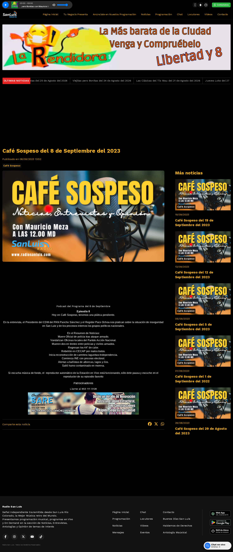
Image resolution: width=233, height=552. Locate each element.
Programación (163, 14)
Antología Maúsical (175, 532)
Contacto (222, 14)
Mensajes (118, 532)
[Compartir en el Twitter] (156, 424)
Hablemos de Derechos (177, 525)
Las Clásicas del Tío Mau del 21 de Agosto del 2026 (143, 80)
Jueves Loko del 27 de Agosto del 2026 (204, 80)
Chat (180, 14)
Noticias (145, 14)
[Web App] (195, 5)
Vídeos (208, 14)
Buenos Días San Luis (176, 518)
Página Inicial (50, 14)
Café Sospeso (11, 165)
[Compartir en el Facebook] (150, 424)
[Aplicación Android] (200, 5)
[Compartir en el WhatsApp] (162, 424)
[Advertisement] (116, 114)
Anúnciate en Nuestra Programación (114, 14)
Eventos (145, 532)
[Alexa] (206, 5)
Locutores (193, 14)
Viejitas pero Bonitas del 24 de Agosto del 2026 (76, 80)
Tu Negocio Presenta (75, 14)
